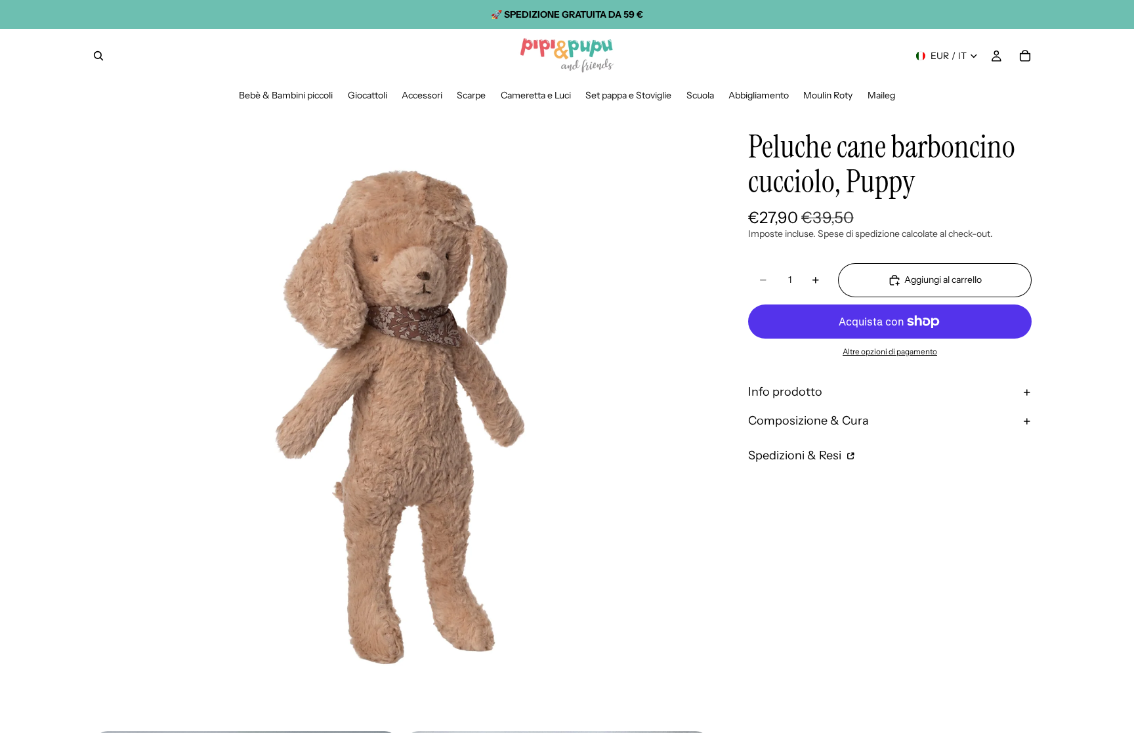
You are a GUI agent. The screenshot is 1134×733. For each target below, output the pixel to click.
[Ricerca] (98, 55)
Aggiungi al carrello (943, 279)
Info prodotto (785, 392)
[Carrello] (1025, 55)
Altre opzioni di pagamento (890, 351)
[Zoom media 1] (401, 416)
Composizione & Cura (808, 420)
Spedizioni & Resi (796, 455)
